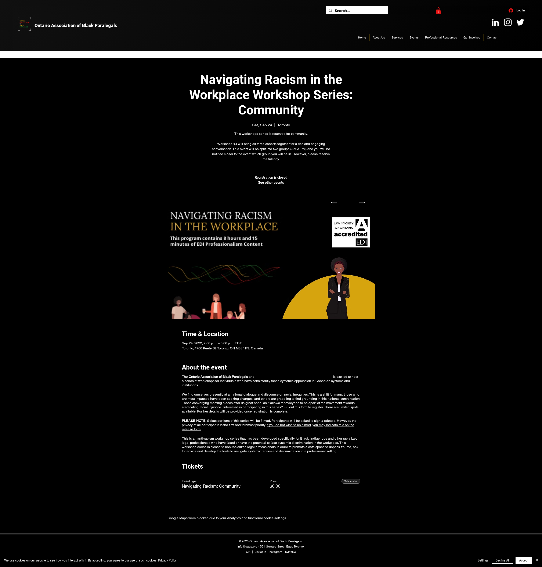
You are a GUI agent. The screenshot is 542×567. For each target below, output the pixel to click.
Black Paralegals (99, 25)
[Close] (536, 560)
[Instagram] (508, 22)
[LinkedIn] (495, 22)
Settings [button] (483, 560)
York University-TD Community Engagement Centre (293, 377)
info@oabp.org (247, 546)
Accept (523, 560)
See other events (271, 183)
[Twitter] (520, 22)
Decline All (502, 560)
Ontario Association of (58, 25)
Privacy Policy (167, 560)
